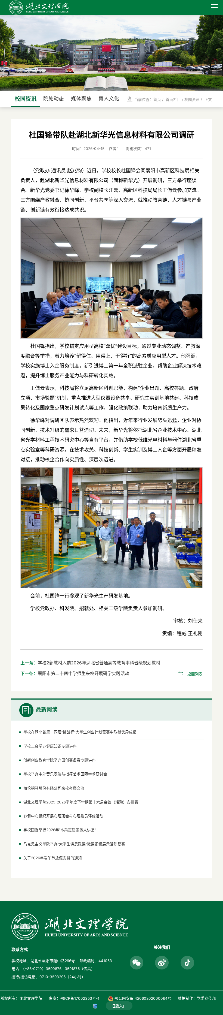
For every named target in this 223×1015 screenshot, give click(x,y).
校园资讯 (192, 99)
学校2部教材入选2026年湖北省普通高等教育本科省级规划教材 (99, 662)
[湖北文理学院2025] (39, 7)
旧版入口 (119, 1006)
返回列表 (195, 674)
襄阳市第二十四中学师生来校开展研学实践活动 (83, 673)
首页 (157, 99)
